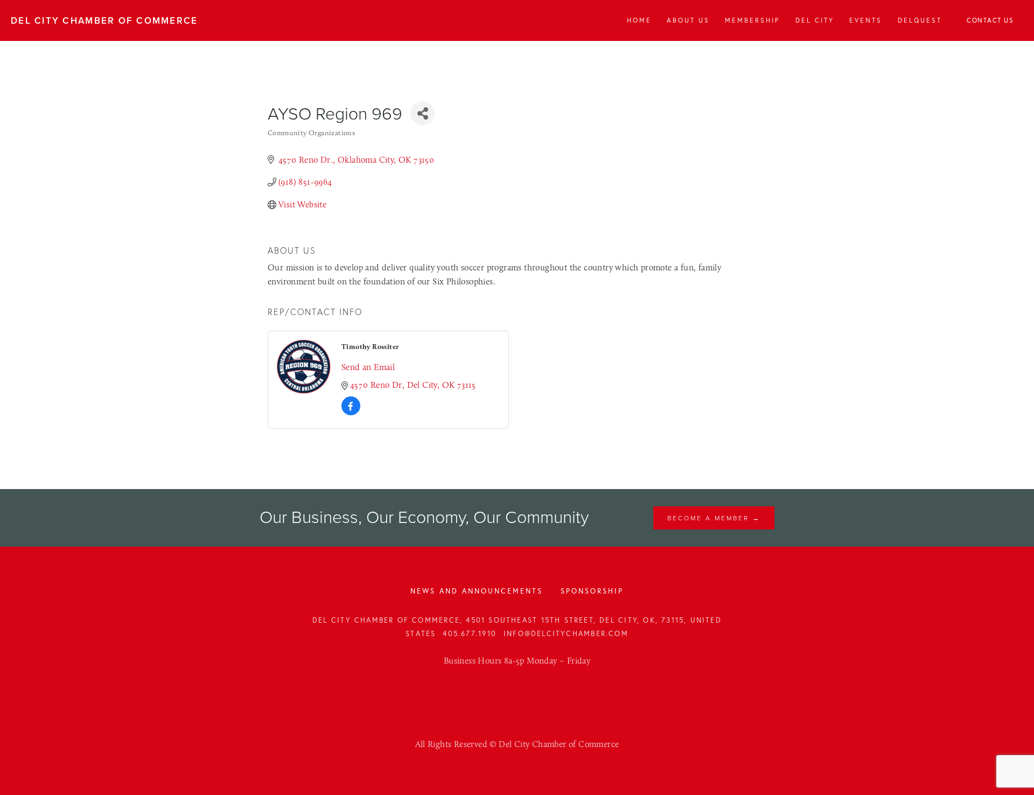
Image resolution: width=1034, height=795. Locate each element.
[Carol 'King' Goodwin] (505, 693)
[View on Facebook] (350, 412)
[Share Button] (422, 113)
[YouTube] (528, 693)
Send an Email (368, 367)
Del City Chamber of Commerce (104, 20)
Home (639, 20)
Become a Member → (713, 517)
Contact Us (990, 20)
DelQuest (920, 20)
